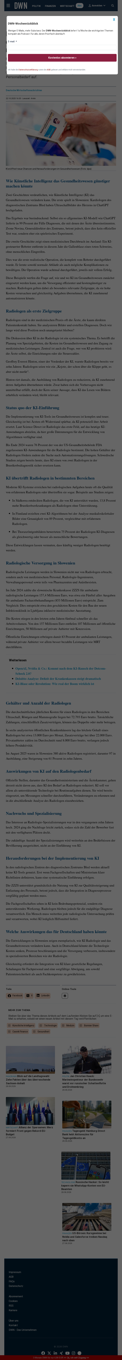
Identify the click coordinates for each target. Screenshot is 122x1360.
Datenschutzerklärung (28, 70)
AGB (49, 70)
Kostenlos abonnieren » (62, 57)
